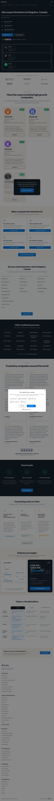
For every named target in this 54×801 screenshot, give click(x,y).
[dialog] (27, 400)
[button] (27, 409)
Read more (36, 395)
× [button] (44, 390)
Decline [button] (22, 405)
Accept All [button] (31, 405)
